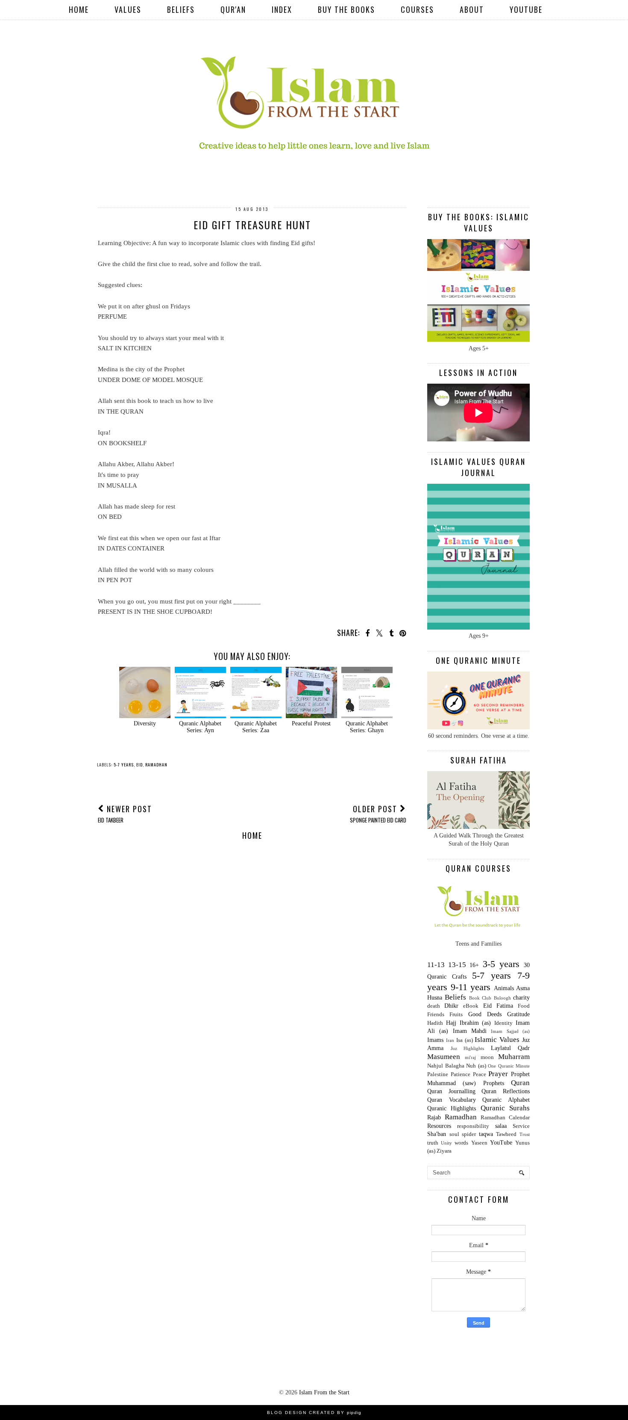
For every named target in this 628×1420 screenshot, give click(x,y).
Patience (460, 1074)
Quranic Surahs (505, 1108)
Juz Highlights (467, 1048)
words (461, 1143)
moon (487, 1057)
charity (521, 997)
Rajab (434, 1117)
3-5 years (501, 963)
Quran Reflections (505, 1091)
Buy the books (346, 9)
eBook (470, 1006)
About (472, 9)
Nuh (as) (476, 1066)
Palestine (437, 1074)
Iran (450, 1040)
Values (127, 9)
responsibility (473, 1126)
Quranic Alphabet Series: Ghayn (367, 727)
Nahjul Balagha (445, 1066)
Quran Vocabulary (451, 1100)
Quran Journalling (451, 1091)
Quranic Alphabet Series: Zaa (256, 727)
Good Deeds (485, 1014)
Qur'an (233, 9)
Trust (524, 1134)
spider (469, 1134)
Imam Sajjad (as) (510, 1031)
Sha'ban (436, 1134)
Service (521, 1126)
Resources (439, 1126)
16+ (474, 965)
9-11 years (471, 987)
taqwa (486, 1134)
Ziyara (444, 1151)
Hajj (451, 1023)
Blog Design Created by (314, 1412)
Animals (504, 988)
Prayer (498, 1074)
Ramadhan (156, 764)
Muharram (514, 1057)
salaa (501, 1126)
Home (79, 9)
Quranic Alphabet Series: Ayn (200, 727)
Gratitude (518, 1014)
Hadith (435, 1023)
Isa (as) (464, 1040)
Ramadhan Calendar (505, 1118)
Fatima (504, 1006)
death (433, 1006)
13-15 (457, 965)
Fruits (456, 1015)
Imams (435, 1040)
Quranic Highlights (451, 1108)
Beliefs (181, 9)
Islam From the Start (324, 1392)
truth (432, 1143)
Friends (435, 1015)
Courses (417, 9)
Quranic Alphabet (506, 1100)
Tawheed (506, 1134)
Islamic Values (497, 1039)
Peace (479, 1074)
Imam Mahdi (470, 1031)
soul (454, 1134)
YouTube (526, 9)
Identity (503, 1023)
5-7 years (124, 764)
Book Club (480, 997)
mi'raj (470, 1057)
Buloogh (502, 997)
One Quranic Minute (509, 1065)
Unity (446, 1142)
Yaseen (479, 1143)
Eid (139, 764)
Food (524, 1006)
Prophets (493, 1083)
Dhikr (451, 1006)
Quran (520, 1083)
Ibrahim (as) (475, 1023)
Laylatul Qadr (510, 1048)
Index (282, 9)
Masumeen (443, 1057)
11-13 (436, 965)
